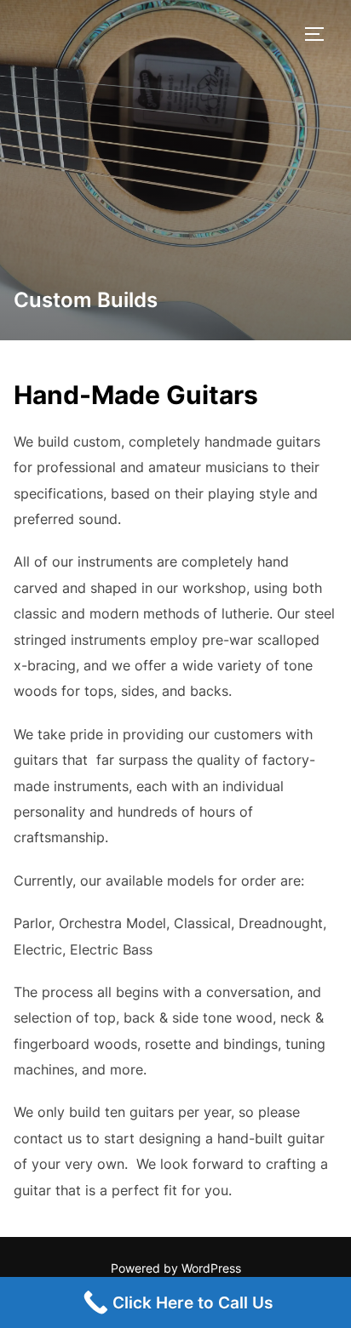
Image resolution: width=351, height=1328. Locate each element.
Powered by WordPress (176, 1268)
